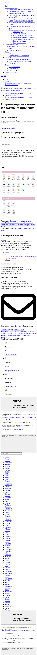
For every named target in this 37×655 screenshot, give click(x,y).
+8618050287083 (11, 386)
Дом (6, 6)
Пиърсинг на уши (11, 8)
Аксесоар (8, 57)
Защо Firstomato (14, 67)
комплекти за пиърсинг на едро (18, 333)
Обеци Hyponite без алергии (19, 56)
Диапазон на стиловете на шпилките (22, 30)
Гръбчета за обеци (19, 41)
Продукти (8, 81)
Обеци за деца (18, 32)
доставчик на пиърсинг (16, 335)
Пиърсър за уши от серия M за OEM (21, 19)
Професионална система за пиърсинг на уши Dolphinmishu (22, 12)
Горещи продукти (7, 330)
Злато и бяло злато (19, 33)
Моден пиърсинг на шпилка (23, 39)
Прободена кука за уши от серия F (21, 21)
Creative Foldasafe (15, 50)
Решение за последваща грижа (19, 59)
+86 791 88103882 (11, 355)
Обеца (7, 52)
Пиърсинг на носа (19, 43)
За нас (7, 65)
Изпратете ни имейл (8, 128)
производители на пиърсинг (11, 331)
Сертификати (13, 68)
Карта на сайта (19, 330)
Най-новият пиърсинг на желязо (24, 37)
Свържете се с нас (11, 72)
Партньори (13, 70)
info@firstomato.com (12, 371)
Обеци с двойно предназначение (20, 54)
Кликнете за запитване (9, 288)
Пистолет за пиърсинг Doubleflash (21, 10)
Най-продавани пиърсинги (22, 35)
